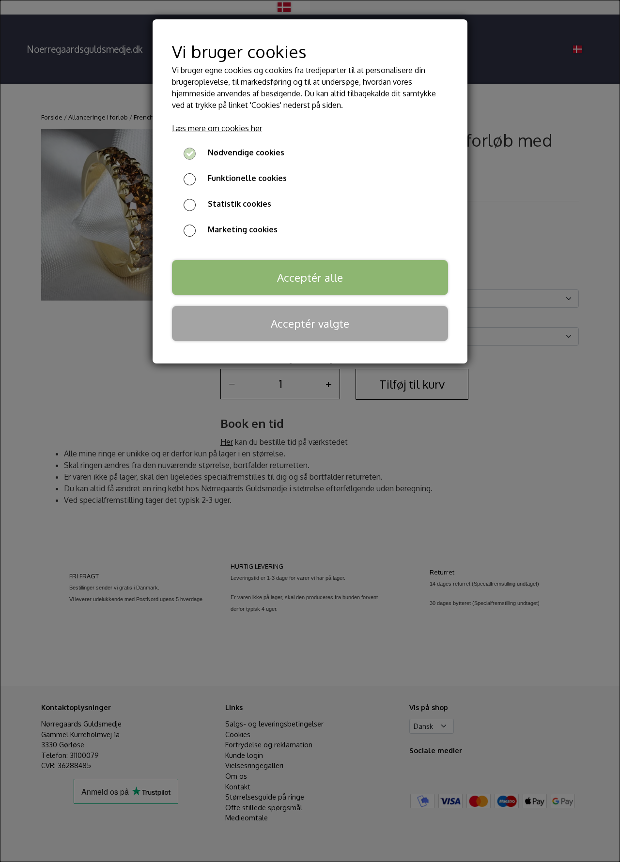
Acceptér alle (310, 277)
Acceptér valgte (310, 323)
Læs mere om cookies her (217, 128)
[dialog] (310, 431)
